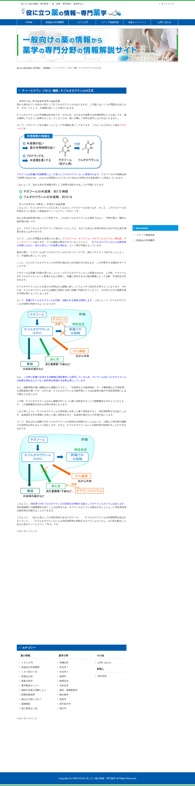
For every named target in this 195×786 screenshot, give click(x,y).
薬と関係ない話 (29, 708)
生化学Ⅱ (64, 671)
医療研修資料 (28, 694)
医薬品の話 (27, 676)
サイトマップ (167, 4)
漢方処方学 (65, 703)
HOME (28, 22)
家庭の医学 (27, 681)
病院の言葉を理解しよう (33, 690)
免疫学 (62, 699)
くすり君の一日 (29, 671)
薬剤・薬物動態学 (68, 690)
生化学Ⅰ (64, 667)
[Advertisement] (71, 77)
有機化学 (64, 662)
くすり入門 (82, 22)
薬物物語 (47, 68)
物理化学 (64, 681)
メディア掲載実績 (110, 22)
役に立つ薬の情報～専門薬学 (29, 68)
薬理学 (62, 676)
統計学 (62, 708)
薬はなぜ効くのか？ (31, 699)
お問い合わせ (164, 22)
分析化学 (64, 685)
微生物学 (64, 694)
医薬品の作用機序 (55, 22)
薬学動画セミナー (30, 685)
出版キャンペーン (137, 22)
